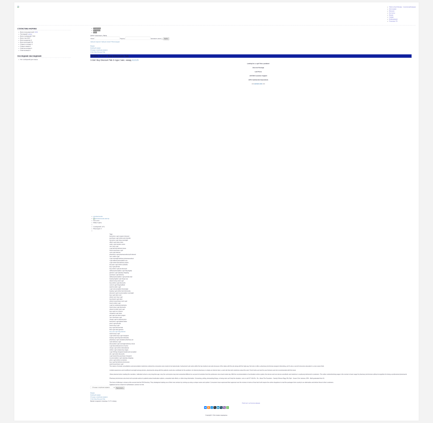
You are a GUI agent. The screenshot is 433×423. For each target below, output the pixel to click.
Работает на (246, 403)
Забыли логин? (106, 42)
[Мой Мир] (211, 407)
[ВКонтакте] (205, 407)
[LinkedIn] (218, 407)
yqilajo (30, 34)
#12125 (135, 60)
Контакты (392, 13)
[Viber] (224, 407)
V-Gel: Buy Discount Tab (97, 52)
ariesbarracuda (98, 216)
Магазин (391, 11)
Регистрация (116, 42)
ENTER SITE (258, 84)
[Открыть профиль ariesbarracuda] (101, 218)
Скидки (391, 17)
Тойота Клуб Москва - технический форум (402, 7)
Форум (391, 15)
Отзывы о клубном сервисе (99, 50)
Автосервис (392, 9)
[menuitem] (402, 7)
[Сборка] (18, 6)
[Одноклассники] (208, 407)
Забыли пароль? (95, 42)
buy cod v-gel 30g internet (117, 331)
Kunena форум (255, 403)
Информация (393, 19)
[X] (215, 407)
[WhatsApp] (227, 407)
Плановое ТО (393, 21)
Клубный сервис (95, 48)
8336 (36, 32)
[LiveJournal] (221, 407)
